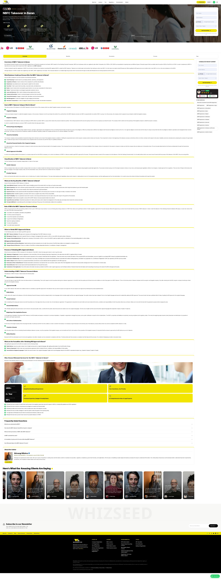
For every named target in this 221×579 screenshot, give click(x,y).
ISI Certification (139, 544)
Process (155, 56)
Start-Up (94, 2)
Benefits (68, 56)
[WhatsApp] (214, 2)
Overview (25, 56)
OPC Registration (96, 546)
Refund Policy (36, 533)
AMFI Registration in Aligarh (202, 113)
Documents (111, 56)
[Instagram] (217, 533)
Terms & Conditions (95, 567)
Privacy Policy (29, 533)
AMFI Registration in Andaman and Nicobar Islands (206, 128)
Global (126, 2)
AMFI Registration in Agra (212, 105)
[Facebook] (209, 533)
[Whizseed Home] (6, 2)
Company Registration (97, 542)
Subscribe (212, 525)
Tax (105, 2)
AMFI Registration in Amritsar (203, 125)
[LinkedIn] (215, 533)
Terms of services (21, 533)
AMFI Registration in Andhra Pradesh (204, 132)
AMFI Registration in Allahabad (203, 116)
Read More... (81, 548)
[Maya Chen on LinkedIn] (29, 453)
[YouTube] (213, 533)
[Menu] (217, 2)
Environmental (119, 2)
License (100, 2)
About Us (4, 533)
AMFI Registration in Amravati (203, 122)
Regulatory (111, 2)
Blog (15, 533)
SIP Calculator (139, 542)
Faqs (197, 56)
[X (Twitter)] (211, 533)
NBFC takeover (37, 65)
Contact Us (10, 533)
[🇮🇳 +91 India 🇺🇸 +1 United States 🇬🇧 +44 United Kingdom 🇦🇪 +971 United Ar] (199, 21)
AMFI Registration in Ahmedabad (203, 108)
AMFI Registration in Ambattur (203, 119)
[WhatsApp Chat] (207, 533)
